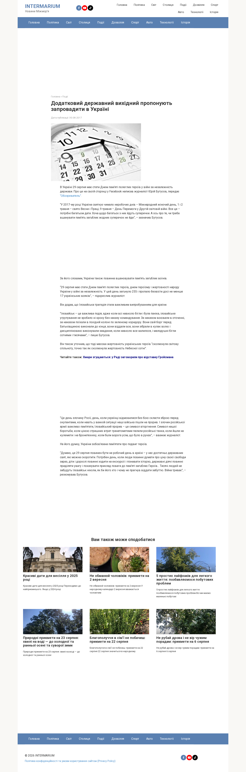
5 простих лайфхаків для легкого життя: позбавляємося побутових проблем (184, 579)
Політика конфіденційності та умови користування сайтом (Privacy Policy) (70, 761)
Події (183, 4)
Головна (122, 4)
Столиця (168, 4)
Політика (139, 4)
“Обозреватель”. (71, 195)
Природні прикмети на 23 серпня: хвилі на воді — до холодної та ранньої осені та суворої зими (51, 641)
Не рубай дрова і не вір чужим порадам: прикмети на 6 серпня (182, 640)
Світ (153, 4)
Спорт (214, 4)
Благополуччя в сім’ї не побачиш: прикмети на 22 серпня (117, 640)
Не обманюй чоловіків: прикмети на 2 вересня (119, 578)
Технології (197, 12)
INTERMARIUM (42, 6)
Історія (214, 12)
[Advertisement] (123, 59)
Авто (181, 12)
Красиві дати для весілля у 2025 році (50, 578)
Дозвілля (198, 4)
